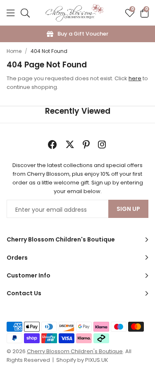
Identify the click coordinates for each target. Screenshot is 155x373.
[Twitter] (69, 144)
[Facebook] (52, 144)
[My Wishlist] (129, 12)
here (135, 78)
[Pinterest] (86, 144)
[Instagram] (102, 144)
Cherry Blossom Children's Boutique (74, 13)
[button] (144, 12)
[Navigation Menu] (10, 12)
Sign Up (128, 209)
